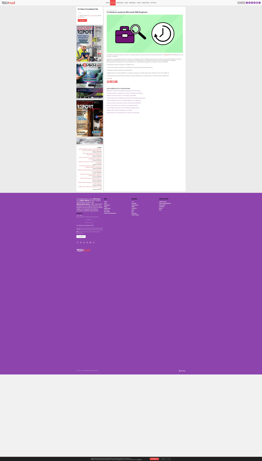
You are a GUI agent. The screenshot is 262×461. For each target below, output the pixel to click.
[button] (185, 196)
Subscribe (82, 20)
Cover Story (162, 205)
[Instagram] (254, 3)
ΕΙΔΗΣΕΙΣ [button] (113, 2)
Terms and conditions (92, 15)
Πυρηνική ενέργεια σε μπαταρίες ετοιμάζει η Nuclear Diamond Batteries (91, 174)
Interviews (161, 206)
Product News (135, 215)
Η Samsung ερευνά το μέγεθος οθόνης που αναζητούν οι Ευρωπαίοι (123, 112)
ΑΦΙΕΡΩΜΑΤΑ (132, 2)
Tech (160, 210)
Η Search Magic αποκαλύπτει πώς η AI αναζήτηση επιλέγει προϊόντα (90, 183)
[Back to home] (8, 2)
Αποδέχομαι (154, 459)
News (133, 201)
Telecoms (134, 203)
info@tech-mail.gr (88, 222)
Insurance (134, 213)
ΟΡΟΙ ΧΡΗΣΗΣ (107, 211)
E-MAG (126, 2)
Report (161, 208)
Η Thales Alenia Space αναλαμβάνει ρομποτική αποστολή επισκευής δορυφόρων (90, 166)
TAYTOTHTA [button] (153, 2)
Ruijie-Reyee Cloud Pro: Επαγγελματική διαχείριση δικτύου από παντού (92, 153)
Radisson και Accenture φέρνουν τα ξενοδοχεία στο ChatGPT (90, 162)
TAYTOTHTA (106, 210)
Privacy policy (81, 17)
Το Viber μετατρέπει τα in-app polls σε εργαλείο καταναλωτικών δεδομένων (90, 158)
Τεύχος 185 (109, 78)
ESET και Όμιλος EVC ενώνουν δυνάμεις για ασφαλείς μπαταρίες (91, 178)
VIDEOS (139, 2)
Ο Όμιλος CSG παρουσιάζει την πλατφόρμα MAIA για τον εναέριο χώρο (90, 170)
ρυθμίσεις (139, 459)
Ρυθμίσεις (164, 459)
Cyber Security (162, 201)
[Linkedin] (249, 3)
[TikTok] (252, 3)
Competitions (135, 205)
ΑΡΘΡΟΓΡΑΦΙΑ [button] (120, 2)
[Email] (259, 3)
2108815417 (88, 219)
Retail (133, 210)
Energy (133, 206)
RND (132, 211)
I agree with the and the (89, 16)
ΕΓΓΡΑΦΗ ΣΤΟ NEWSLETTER (110, 213)
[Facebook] (247, 3)
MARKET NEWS (145, 2)
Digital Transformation (165, 203)
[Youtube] (257, 3)
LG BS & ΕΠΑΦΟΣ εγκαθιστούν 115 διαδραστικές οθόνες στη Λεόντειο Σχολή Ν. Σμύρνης (90, 149)
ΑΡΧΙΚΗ (108, 2)
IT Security (134, 208)
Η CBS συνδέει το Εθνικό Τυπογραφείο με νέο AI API (90, 187)
